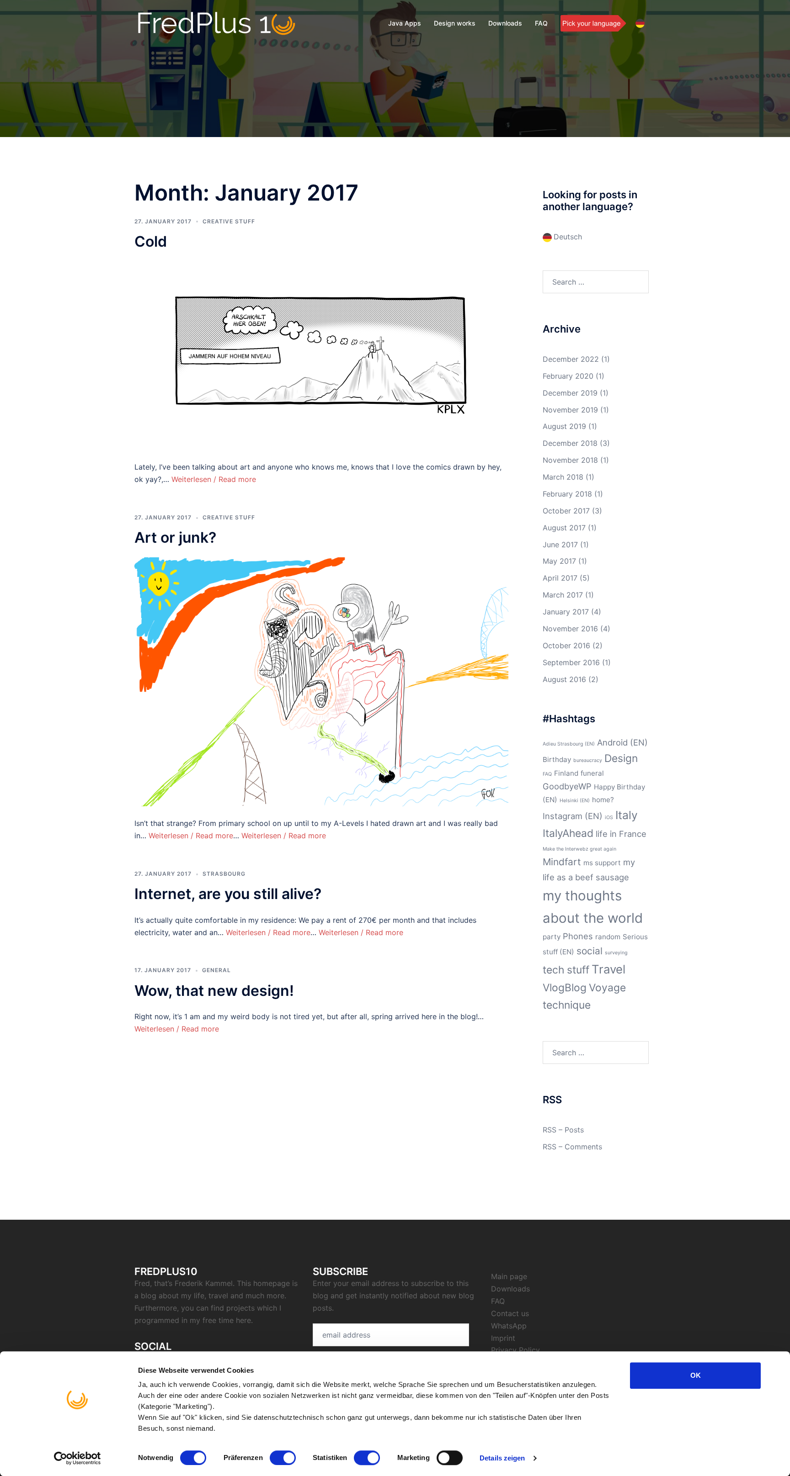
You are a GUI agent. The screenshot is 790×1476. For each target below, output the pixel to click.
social (589, 951)
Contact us (510, 1313)
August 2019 (564, 426)
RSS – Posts (563, 1129)
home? (603, 799)
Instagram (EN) (573, 816)
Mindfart (562, 862)
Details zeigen (502, 1458)
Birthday (557, 759)
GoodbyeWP (567, 786)
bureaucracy (587, 760)
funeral (592, 773)
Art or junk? (175, 537)
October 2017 (566, 510)
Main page (509, 1276)
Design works (454, 23)
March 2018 (563, 476)
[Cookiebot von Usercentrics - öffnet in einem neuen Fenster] (77, 1458)
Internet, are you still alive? (227, 894)
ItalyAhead (568, 833)
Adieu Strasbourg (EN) (569, 744)
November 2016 (570, 628)
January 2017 (566, 611)
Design (621, 758)
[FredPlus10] (216, 22)
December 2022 (571, 359)
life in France (621, 834)
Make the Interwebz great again (579, 849)
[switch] (283, 1457)
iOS (609, 817)
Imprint (503, 1338)
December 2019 (570, 392)
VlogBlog (565, 987)
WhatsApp (509, 1325)
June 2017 (560, 544)
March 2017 (563, 594)
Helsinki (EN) (575, 801)
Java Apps (404, 23)
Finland (566, 773)
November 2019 (570, 409)
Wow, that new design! (214, 991)
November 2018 (570, 460)
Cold (150, 241)
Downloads (505, 23)
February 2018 (567, 493)
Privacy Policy (515, 1349)
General (216, 970)
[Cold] (321, 355)
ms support (602, 862)
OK (695, 1375)
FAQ (541, 23)
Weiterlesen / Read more (213, 479)
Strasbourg (224, 873)
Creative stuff (229, 221)
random (607, 936)
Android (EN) (622, 742)
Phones (578, 936)
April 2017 (560, 577)
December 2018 (570, 443)
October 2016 (566, 645)
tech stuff (566, 969)
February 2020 (568, 376)
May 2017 (559, 561)
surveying (616, 953)
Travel (608, 969)
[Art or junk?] (321, 681)
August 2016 (564, 679)
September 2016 (571, 662)
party (551, 936)
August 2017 (564, 527)
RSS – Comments (572, 1146)
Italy (626, 815)
